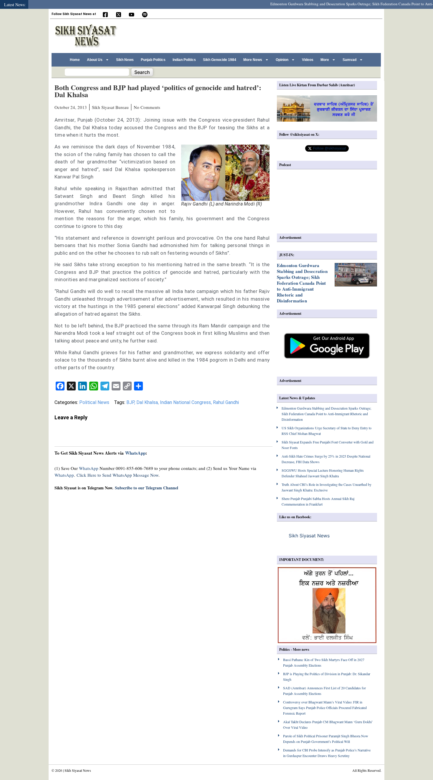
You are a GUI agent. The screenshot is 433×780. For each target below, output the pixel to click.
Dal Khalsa (147, 402)
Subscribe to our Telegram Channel (146, 488)
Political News (94, 402)
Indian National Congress (185, 402)
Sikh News (125, 60)
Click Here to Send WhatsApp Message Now (117, 475)
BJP (130, 402)
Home (75, 60)
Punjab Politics (153, 60)
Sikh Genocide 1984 (219, 60)
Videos (307, 60)
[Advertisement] (272, 35)
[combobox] (97, 72)
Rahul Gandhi (226, 402)
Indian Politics (184, 60)
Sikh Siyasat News (309, 536)
